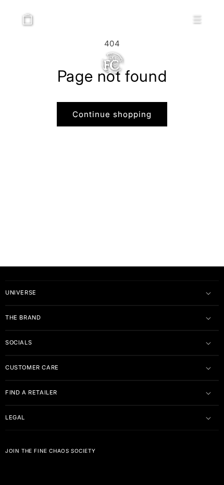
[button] (196, 19)
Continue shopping (112, 114)
